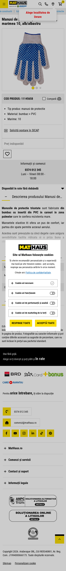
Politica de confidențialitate (38, 272)
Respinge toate (21, 323)
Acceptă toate (45, 323)
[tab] (33, 283)
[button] (22, 283)
